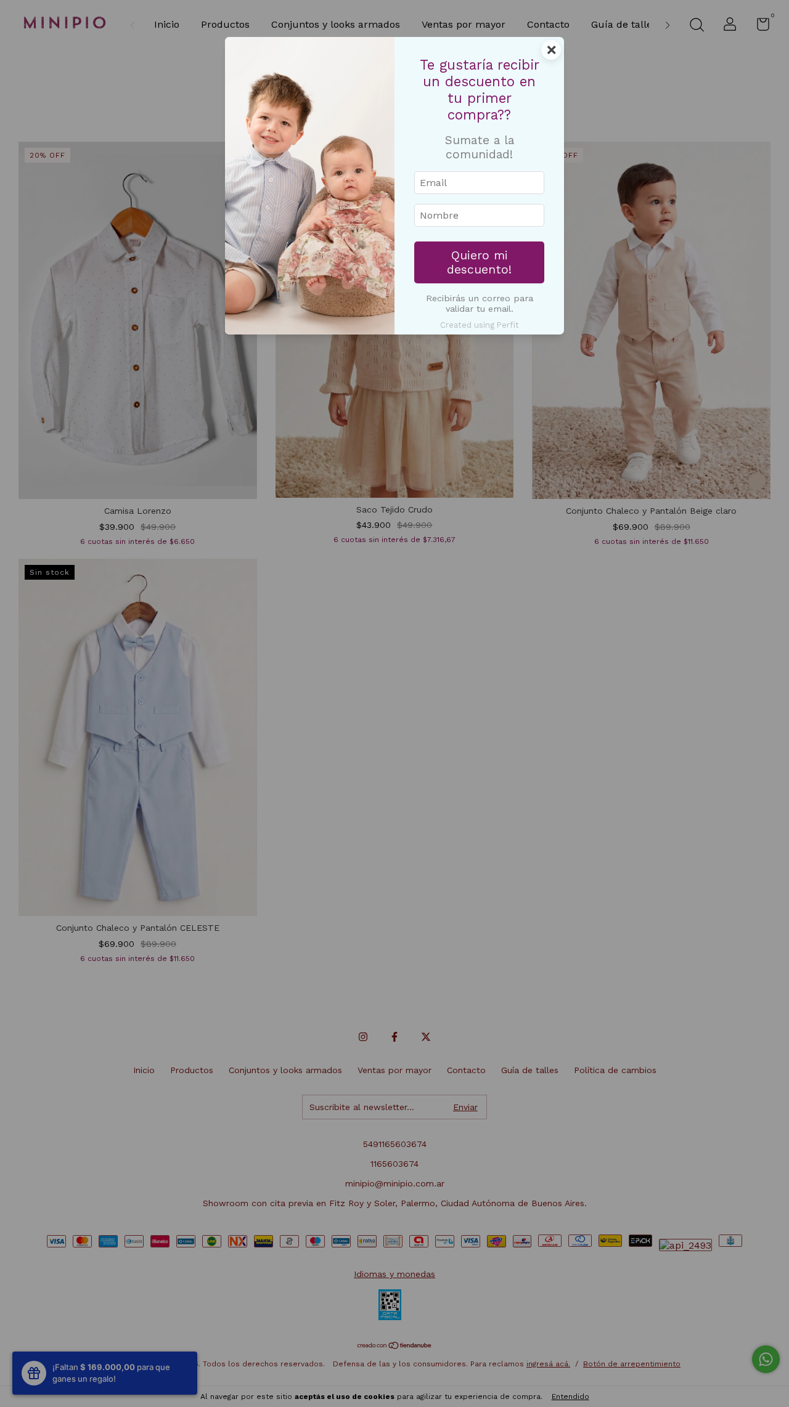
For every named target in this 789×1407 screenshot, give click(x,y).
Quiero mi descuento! (479, 262)
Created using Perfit (479, 325)
